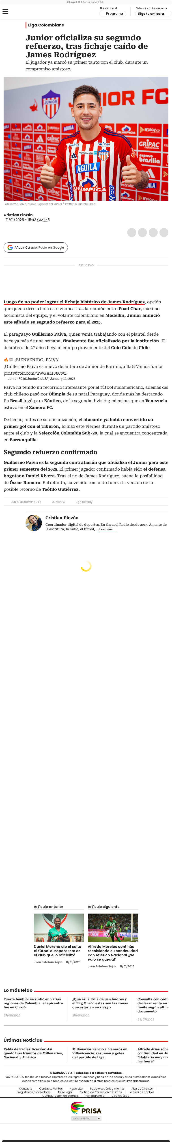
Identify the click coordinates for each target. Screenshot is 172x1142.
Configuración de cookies (60, 1096)
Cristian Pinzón (18, 214)
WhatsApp (163, 232)
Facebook (131, 232)
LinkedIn (153, 232)
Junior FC (58, 502)
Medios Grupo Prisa (86, 1118)
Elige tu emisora (151, 13)
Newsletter (76, 1088)
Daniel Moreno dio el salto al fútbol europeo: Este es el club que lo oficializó (57, 951)
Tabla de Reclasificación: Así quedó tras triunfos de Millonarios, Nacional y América (33, 1053)
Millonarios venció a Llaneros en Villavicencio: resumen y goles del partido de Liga (99, 1053)
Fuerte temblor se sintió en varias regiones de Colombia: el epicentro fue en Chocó (33, 1003)
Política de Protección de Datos (101, 1092)
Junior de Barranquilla (26, 502)
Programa (114, 13)
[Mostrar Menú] (5, 11)
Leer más (106, 529)
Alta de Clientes (142, 1088)
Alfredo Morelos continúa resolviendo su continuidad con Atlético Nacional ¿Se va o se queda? (113, 953)
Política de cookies (141, 1092)
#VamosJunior (148, 366)
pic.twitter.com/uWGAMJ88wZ (35, 373)
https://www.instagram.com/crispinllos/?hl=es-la (41, 215)
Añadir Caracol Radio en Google (39, 247)
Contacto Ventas (51, 1088)
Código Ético (120, 1096)
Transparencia (94, 1096)
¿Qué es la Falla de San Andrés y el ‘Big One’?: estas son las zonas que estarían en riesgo (100, 1003)
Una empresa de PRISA (86, 1107)
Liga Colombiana (46, 25)
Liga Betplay (84, 502)
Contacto (25, 1088)
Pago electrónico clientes (107, 1088)
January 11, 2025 (62, 378)
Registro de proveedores (34, 1092)
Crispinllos (36, 215)
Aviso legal (65, 1092)
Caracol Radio (21, 12)
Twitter (142, 232)
